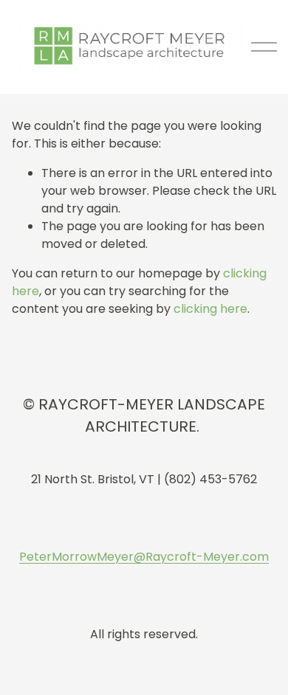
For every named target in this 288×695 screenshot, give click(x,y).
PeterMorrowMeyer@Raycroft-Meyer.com (144, 556)
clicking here (210, 308)
